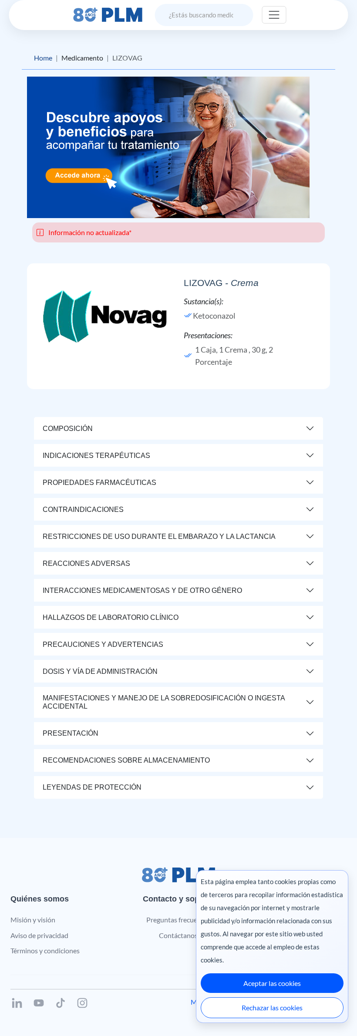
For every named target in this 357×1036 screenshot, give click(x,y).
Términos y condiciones (45, 950)
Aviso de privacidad (39, 935)
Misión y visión (32, 919)
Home (43, 58)
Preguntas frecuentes (178, 919)
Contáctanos (178, 935)
